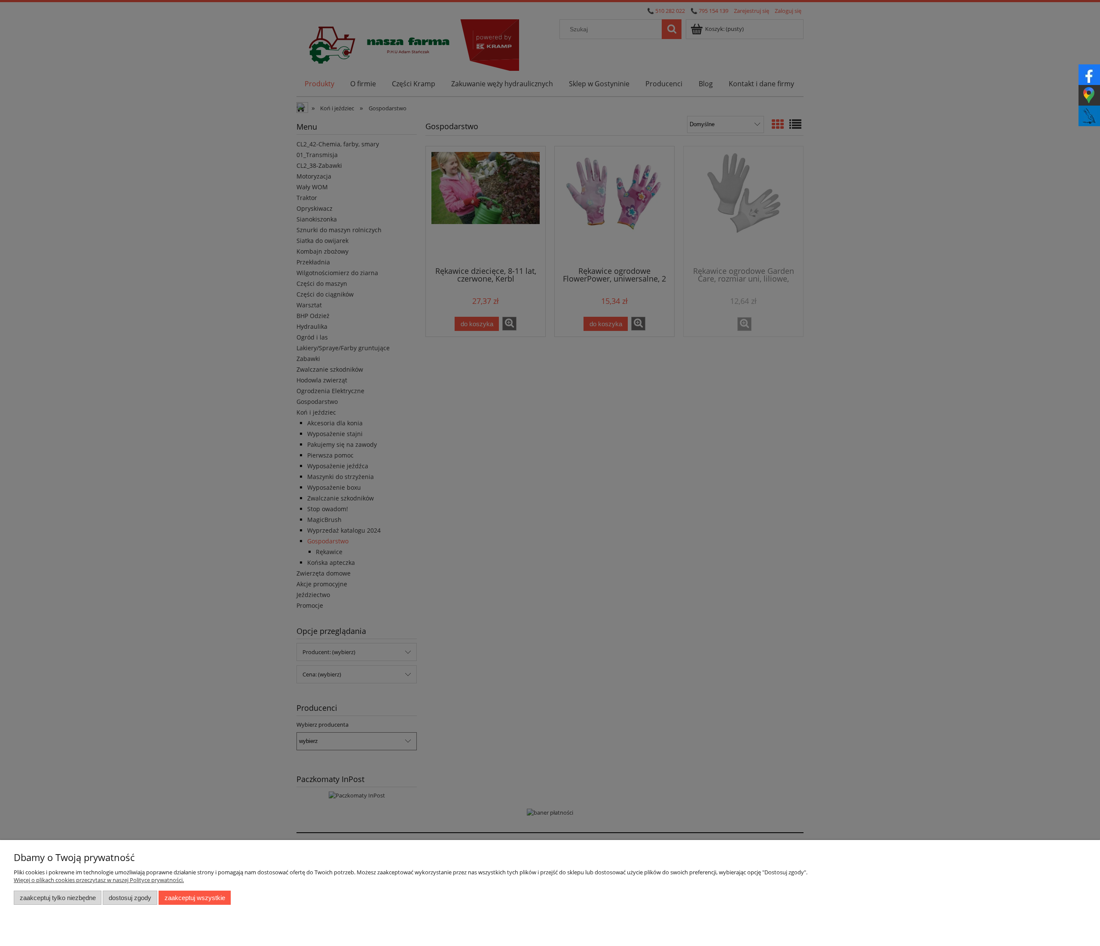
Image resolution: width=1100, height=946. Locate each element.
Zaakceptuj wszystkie (195, 897)
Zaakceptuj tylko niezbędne (58, 897)
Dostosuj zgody (130, 897)
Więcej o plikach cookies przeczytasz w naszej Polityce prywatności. (99, 880)
